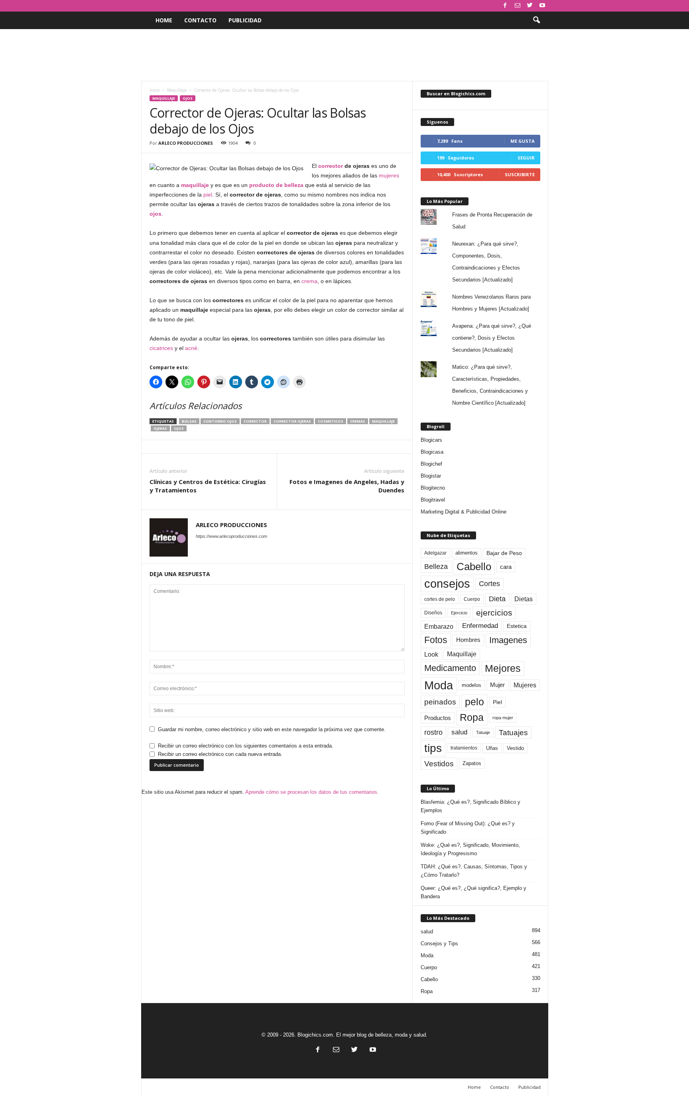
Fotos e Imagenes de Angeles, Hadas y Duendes (346, 486)
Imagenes (508, 640)
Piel (497, 702)
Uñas (492, 748)
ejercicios (494, 612)
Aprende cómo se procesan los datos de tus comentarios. (312, 792)
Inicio (154, 90)
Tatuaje (483, 732)
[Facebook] (505, 6)
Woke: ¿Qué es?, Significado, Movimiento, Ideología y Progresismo (470, 849)
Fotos (435, 640)
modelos (471, 685)
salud (459, 732)
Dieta (497, 599)
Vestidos (439, 763)
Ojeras (160, 428)
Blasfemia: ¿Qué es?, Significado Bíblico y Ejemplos (470, 806)
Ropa (472, 717)
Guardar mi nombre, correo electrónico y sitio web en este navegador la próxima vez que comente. (272, 729)
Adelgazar (435, 553)
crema (309, 281)
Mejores (503, 668)
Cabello (474, 566)
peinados (440, 701)
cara (506, 567)
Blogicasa (432, 452)
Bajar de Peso (504, 553)
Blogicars (431, 440)
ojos (155, 214)
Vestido (515, 748)
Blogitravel (433, 500)
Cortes (489, 584)
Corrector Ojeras (292, 421)
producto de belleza (276, 185)
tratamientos (464, 748)
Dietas (523, 599)
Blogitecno (433, 488)
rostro (433, 732)
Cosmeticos (330, 421)
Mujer (497, 685)
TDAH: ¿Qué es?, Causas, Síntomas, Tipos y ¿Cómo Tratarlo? (474, 871)
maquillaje (195, 185)
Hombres (468, 640)
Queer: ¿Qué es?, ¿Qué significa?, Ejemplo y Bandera (473, 892)
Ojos (188, 98)
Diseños (433, 613)
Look (431, 654)
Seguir (526, 158)
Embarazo (438, 626)
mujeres (389, 175)
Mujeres (525, 685)
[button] (536, 20)
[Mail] (517, 6)
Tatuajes (513, 732)
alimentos (466, 553)
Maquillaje (177, 90)
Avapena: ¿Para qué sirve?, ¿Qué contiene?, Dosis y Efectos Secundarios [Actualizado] (491, 338)
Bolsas (189, 421)
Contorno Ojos (220, 421)
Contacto (200, 20)
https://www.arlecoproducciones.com (231, 536)
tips (433, 748)
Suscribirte (520, 174)
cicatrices (161, 348)
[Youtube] (542, 6)
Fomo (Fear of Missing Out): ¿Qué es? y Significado (468, 828)
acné (191, 348)
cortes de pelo (439, 599)
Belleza (436, 567)
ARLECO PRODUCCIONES (185, 143)
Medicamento (450, 668)
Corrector (255, 421)
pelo (474, 701)
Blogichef (431, 464)
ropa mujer (502, 717)
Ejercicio (459, 612)
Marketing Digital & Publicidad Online (463, 512)
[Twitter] (530, 6)
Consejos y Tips (439, 943)
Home (164, 20)
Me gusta (522, 141)
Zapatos (472, 763)
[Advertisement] (344, 55)
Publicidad (245, 20)
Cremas (357, 421)
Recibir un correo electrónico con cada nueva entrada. (220, 754)
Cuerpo (472, 599)
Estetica (517, 626)
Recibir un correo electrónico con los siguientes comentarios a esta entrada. (245, 746)
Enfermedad (480, 626)
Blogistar (431, 476)
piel (207, 194)
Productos (437, 717)
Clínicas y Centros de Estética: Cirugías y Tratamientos (208, 486)
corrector (330, 166)
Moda (438, 685)
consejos (447, 583)
